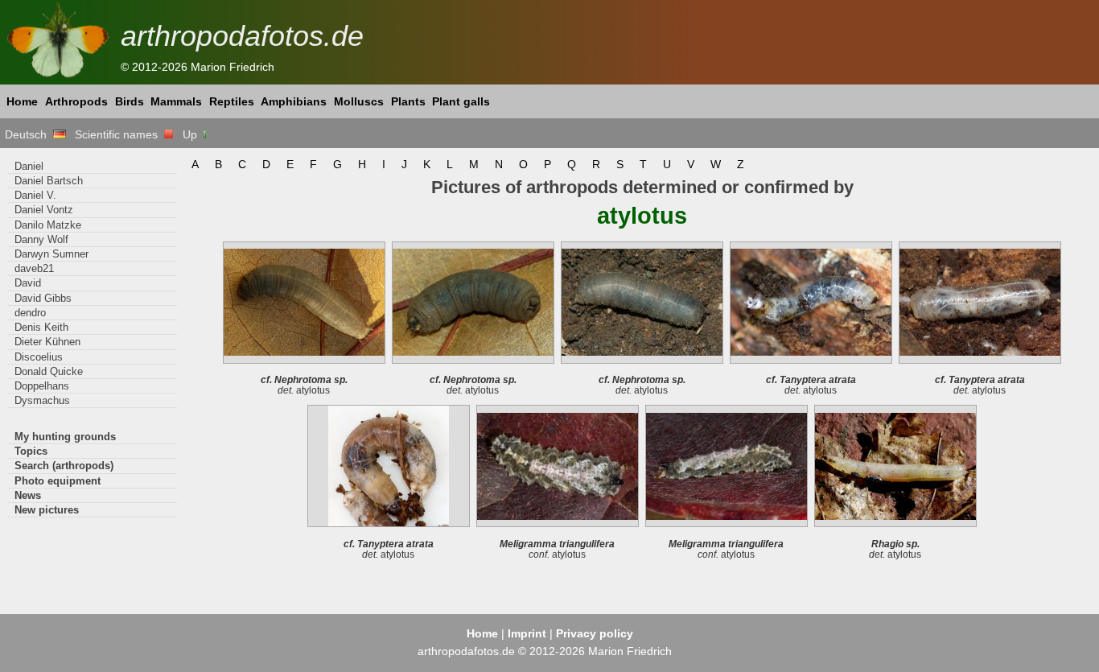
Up (191, 134)
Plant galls (461, 101)
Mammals (176, 101)
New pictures (46, 510)
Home (22, 101)
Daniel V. (35, 195)
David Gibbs (43, 298)
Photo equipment (57, 481)
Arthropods (76, 101)
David (27, 283)
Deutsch (29, 134)
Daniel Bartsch (48, 181)
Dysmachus (42, 400)
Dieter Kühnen (47, 342)
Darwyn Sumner (51, 254)
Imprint (527, 633)
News (27, 495)
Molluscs (359, 101)
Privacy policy (594, 633)
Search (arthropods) (63, 466)
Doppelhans (41, 386)
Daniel (28, 166)
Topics (30, 451)
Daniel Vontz (43, 210)
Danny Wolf (41, 239)
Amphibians (294, 101)
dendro (30, 313)
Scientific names (119, 134)
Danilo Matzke (47, 225)
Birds (129, 101)
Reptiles (231, 101)
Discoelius (38, 357)
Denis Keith (41, 327)
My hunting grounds (65, 437)
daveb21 (34, 268)
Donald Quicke (48, 371)
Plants (408, 101)
